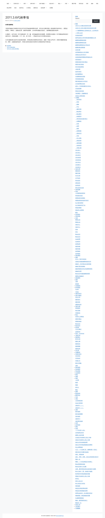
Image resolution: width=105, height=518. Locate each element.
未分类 (77, 350)
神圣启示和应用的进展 (81, 488)
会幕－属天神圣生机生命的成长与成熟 (85, 469)
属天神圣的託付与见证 (81, 81)
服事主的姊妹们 (79, 276)
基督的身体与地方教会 (81, 62)
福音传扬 (77, 246)
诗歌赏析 (78, 140)
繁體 (76, 16)
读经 (25, 3)
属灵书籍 (74, 3)
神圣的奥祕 (78, 207)
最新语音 (77, 348)
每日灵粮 (77, 310)
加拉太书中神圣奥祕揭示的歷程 (83, 444)
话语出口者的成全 (80, 96)
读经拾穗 (78, 143)
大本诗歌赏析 (79, 400)
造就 (15, 7)
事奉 (76, 24)
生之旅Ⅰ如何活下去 (80, 205)
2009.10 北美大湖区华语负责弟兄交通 (85, 28)
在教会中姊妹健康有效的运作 (83, 261)
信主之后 (77, 297)
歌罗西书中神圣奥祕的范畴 (82, 474)
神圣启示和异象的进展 (81, 490)
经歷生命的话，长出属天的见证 (83, 493)
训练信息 (77, 183)
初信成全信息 (79, 195)
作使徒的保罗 (79, 35)
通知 (76, 426)
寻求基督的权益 (79, 79)
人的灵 (77, 380)
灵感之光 (77, 360)
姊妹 (92, 3)
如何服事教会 (79, 74)
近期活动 (77, 331)
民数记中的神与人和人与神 (82, 476)
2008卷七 (78, 165)
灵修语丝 (77, 313)
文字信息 (77, 178)
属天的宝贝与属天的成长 (82, 452)
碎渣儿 (77, 478)
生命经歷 (77, 239)
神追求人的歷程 (79, 210)
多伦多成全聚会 (79, 67)
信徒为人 (77, 224)
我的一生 (77, 459)
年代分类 (77, 175)
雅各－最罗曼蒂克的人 (81, 500)
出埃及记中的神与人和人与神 (83, 437)
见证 (77, 135)
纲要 (76, 391)
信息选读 (78, 99)
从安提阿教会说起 (80, 83)
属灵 (76, 279)
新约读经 (77, 411)
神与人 (77, 387)
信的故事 (43, 7)
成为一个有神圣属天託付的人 (83, 86)
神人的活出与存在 (80, 483)
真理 (77, 126)
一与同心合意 (79, 33)
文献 (76, 281)
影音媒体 (77, 287)
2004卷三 (78, 155)
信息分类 (51, 3)
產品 (76, 374)
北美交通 (77, 50)
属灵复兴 (77, 299)
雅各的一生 (78, 503)
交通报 (51, 7)
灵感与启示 (16, 3)
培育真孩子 (78, 59)
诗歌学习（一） (79, 405)
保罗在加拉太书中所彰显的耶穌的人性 (85, 37)
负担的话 (78, 145)
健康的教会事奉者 (80, 47)
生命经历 (77, 241)
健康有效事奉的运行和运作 (82, 45)
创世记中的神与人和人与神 (82, 440)
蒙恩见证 (36, 7)
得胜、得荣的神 (79, 454)
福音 (8, 3)
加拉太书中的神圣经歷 (81, 442)
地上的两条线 (79, 447)
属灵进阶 (77, 302)
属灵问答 (78, 109)
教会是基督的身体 (80, 464)
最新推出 (77, 337)
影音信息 (81, 3)
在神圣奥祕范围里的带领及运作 (83, 57)
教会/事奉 (9, 7)
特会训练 (77, 371)
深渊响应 (78, 121)
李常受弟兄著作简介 (81, 119)
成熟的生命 (78, 304)
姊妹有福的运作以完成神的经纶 (83, 269)
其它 (76, 232)
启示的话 (77, 356)
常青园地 (77, 285)
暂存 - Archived (79, 333)
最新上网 (77, 341)
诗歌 (97, 3)
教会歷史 (78, 111)
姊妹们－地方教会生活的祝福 (83, 264)
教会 (59, 3)
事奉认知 (77, 220)
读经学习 (77, 419)
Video (77, 292)
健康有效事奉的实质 (80, 42)
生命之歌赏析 (79, 403)
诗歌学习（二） (79, 408)
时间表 (77, 327)
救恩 (76, 382)
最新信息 (77, 344)
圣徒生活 (78, 133)
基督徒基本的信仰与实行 (82, 200)
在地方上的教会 (79, 316)
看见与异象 (78, 363)
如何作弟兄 (78, 71)
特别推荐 (77, 369)
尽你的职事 (78, 88)
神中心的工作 (79, 481)
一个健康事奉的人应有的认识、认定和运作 (86, 30)
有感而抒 (78, 116)
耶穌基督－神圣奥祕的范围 (82, 495)
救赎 (76, 385)
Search (77, 18)
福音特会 (21, 7)
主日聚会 (28, 7)
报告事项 (9, 45)
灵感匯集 (77, 508)
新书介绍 (77, 339)
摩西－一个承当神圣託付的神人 (83, 461)
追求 (76, 423)
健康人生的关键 (79, 435)
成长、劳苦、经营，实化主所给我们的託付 (86, 457)
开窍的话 (77, 358)
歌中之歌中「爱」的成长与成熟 (83, 471)
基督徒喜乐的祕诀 (80, 198)
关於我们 (77, 506)
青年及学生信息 (79, 187)
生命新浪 (77, 373)
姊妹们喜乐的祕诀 (80, 266)
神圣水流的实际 (79, 91)
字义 (77, 106)
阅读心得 (77, 504)
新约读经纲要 (79, 414)
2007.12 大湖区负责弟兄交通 (83, 25)
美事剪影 (78, 131)
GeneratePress (60, 515)
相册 (76, 376)
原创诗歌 (77, 216)
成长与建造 (42, 3)
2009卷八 (78, 167)
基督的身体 (78, 321)
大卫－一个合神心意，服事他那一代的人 (86, 449)
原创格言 (77, 308)
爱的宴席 (77, 367)
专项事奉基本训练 (80, 76)
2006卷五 (78, 160)
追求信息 (77, 185)
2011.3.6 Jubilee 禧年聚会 (13, 48)
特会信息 (77, 180)
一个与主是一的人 (80, 430)
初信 (77, 102)
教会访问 (77, 325)
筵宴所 (77, 284)
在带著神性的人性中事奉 (82, 52)
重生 (76, 212)
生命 (77, 123)
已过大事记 (78, 329)
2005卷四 (78, 157)
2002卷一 (78, 150)
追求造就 (77, 425)
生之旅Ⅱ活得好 (79, 203)
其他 (76, 229)
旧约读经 (77, 416)
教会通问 (78, 114)
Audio (77, 289)
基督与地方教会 (79, 64)
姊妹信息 (77, 171)
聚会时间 (77, 393)
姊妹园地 (77, 278)
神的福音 (77, 486)
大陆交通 (77, 69)
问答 (66, 3)
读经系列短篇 (79, 421)
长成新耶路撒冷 (79, 498)
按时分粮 (32, 3)
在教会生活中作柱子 (80, 54)
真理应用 (77, 244)
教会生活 (77, 234)
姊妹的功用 (78, 271)
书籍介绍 (77, 335)
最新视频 (77, 346)
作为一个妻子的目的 (80, 259)
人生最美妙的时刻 (80, 193)
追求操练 (77, 251)
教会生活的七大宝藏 (80, 466)
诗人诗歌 (78, 138)
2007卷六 (78, 162)
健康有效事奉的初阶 (80, 40)
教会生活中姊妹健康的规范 (82, 273)
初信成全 (77, 214)
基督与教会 (78, 319)
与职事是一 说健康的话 (81, 93)
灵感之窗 (78, 148)
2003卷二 (78, 152)
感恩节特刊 (78, 293)
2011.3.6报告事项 (11, 47)
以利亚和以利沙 (79, 432)
